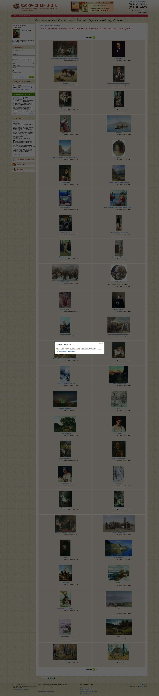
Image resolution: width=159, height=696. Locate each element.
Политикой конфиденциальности (66, 351)
